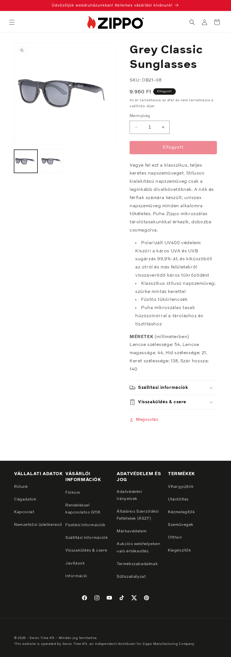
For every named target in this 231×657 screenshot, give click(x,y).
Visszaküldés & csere (86, 550)
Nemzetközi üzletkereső (38, 525)
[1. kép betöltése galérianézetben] (25, 161)
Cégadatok (25, 499)
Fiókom (72, 493)
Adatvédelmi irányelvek (129, 495)
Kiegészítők (179, 550)
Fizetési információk (85, 525)
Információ (76, 576)
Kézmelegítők (181, 512)
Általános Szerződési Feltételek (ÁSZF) (138, 515)
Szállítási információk (86, 538)
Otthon (175, 537)
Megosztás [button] (147, 420)
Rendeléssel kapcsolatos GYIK (83, 508)
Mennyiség (140, 116)
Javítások (75, 563)
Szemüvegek (181, 525)
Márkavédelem (131, 531)
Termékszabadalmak (137, 564)
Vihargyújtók (181, 487)
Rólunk (21, 487)
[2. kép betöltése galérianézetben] (52, 161)
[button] (12, 22)
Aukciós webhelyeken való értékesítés (138, 547)
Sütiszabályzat (131, 577)
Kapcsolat (24, 512)
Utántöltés (178, 499)
